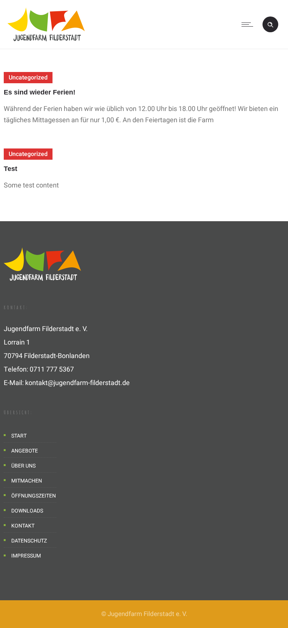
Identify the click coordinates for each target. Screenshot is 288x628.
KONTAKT (22, 526)
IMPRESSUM (26, 556)
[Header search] (270, 23)
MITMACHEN (26, 481)
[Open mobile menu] (249, 24)
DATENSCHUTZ (29, 541)
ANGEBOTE (24, 451)
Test (10, 168)
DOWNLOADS (27, 511)
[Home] (46, 39)
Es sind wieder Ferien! (39, 92)
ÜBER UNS (23, 466)
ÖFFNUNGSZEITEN (30, 496)
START (19, 436)
